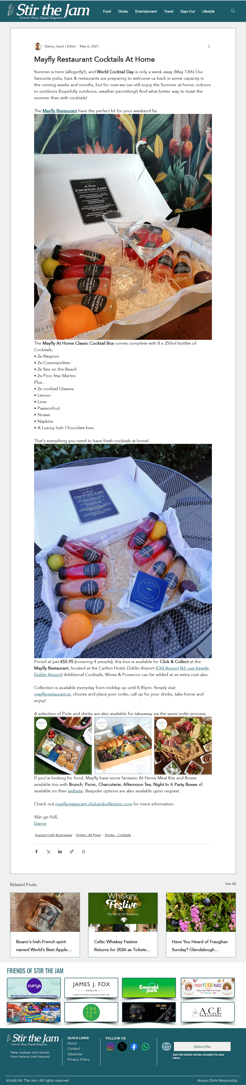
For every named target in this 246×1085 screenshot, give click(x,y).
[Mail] (166, 1046)
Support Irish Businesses (53, 835)
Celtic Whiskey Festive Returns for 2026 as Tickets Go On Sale (120, 945)
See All (230, 884)
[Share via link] (71, 851)
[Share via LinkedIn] (60, 851)
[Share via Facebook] (36, 851)
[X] (122, 1046)
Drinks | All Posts (88, 835)
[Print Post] (83, 851)
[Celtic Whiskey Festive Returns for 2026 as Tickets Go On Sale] (123, 912)
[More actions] (209, 46)
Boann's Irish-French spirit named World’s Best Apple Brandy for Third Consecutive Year (44, 945)
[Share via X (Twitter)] (48, 851)
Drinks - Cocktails (118, 835)
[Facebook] (134, 1046)
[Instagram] (110, 1046)
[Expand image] (63, 746)
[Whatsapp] (145, 1046)
